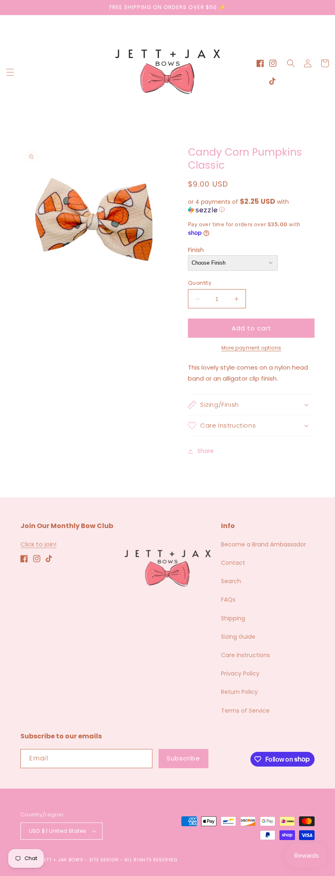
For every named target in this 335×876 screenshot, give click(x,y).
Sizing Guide (238, 637)
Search (231, 581)
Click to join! (38, 544)
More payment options (251, 347)
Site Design (104, 859)
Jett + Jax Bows (62, 859)
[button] (10, 72)
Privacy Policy (240, 673)
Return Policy (239, 692)
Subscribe (183, 758)
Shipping (233, 618)
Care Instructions (245, 655)
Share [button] (205, 451)
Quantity (199, 283)
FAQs (228, 599)
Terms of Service (245, 711)
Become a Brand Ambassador (263, 544)
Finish (196, 249)
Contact (233, 563)
